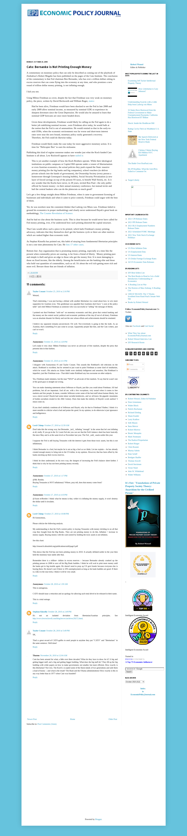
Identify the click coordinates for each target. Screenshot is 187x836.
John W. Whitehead (136, 471)
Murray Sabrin (134, 450)
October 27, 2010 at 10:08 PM (56, 514)
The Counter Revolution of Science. (56, 213)
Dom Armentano (134, 402)
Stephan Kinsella (40, 612)
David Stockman (134, 464)
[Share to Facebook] (38, 276)
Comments (133, 369)
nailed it (79, 155)
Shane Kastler (133, 416)
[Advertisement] (94, 39)
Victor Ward (133, 468)
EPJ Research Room (136, 342)
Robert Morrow (134, 430)
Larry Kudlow (133, 419)
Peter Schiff (132, 454)
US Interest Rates (135, 255)
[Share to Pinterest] (40, 276)
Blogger (98, 819)
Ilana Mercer (133, 426)
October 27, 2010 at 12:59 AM (56, 425)
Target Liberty (133, 180)
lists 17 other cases (74, 244)
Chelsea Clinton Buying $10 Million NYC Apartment (148, 152)
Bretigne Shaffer (134, 457)
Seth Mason (132, 423)
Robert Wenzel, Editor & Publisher (142, 399)
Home (72, 719)
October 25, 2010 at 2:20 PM (55, 342)
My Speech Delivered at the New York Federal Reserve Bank (148, 139)
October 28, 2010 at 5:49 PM (58, 631)
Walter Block (133, 405)
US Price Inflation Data (137, 248)
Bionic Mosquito (134, 433)
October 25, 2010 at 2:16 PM (58, 291)
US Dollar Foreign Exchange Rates (142, 259)
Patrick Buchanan (135, 409)
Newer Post (32, 719)
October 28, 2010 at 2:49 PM (59, 612)
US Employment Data (137, 252)
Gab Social (149, 326)
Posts (130, 364)
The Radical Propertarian (138, 440)
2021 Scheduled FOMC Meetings (141, 232)
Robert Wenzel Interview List (140, 339)
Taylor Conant (39, 291)
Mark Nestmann (134, 437)
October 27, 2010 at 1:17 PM (55, 476)
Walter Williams (134, 475)
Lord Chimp (38, 425)
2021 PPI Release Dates (137, 222)
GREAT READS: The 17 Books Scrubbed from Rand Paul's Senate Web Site (144, 296)
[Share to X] (35, 276)
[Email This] (30, 276)
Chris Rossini (133, 447)
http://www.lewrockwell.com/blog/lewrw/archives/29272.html (58, 618)
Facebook (137, 326)
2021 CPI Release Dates (137, 219)
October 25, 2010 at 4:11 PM (55, 361)
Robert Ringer (133, 443)
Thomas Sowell (134, 461)
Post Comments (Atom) (47, 724)
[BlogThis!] (33, 276)
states (91, 101)
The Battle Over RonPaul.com (140, 163)
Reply (35, 333)
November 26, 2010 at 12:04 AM (53, 655)
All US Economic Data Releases (141, 262)
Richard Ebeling (134, 412)
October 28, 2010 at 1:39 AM (56, 584)
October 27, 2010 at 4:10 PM (55, 495)
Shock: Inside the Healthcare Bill (141, 123)
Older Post (113, 719)
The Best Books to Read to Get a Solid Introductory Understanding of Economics (143, 278)
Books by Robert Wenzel (138, 302)
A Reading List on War (137, 284)
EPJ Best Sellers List (136, 273)
